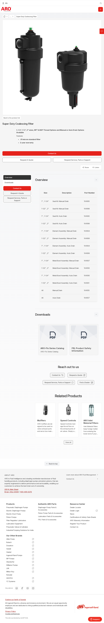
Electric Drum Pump (13, 514)
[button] (68, 179)
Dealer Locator (75, 507)
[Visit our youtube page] (28, 588)
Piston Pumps (11, 517)
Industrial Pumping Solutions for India (20, 530)
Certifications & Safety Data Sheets (83, 517)
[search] (100, 3)
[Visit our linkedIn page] (17, 588)
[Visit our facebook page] (22, 588)
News (72, 514)
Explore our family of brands (15, 600)
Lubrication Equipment (14, 524)
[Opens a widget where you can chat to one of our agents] (95, 619)
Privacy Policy (10, 611)
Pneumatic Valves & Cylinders (17, 527)
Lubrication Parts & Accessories (49, 516)
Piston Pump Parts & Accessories (50, 513)
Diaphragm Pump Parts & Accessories (47, 508)
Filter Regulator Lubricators (16, 520)
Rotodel (9, 575)
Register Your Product (78, 524)
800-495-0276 (26, 492)
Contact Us (74, 527)
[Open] (100, 9)
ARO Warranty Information (80, 520)
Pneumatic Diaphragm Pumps (17, 507)
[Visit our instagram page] (33, 588)
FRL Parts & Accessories (47, 520)
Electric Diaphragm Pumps (15, 511)
